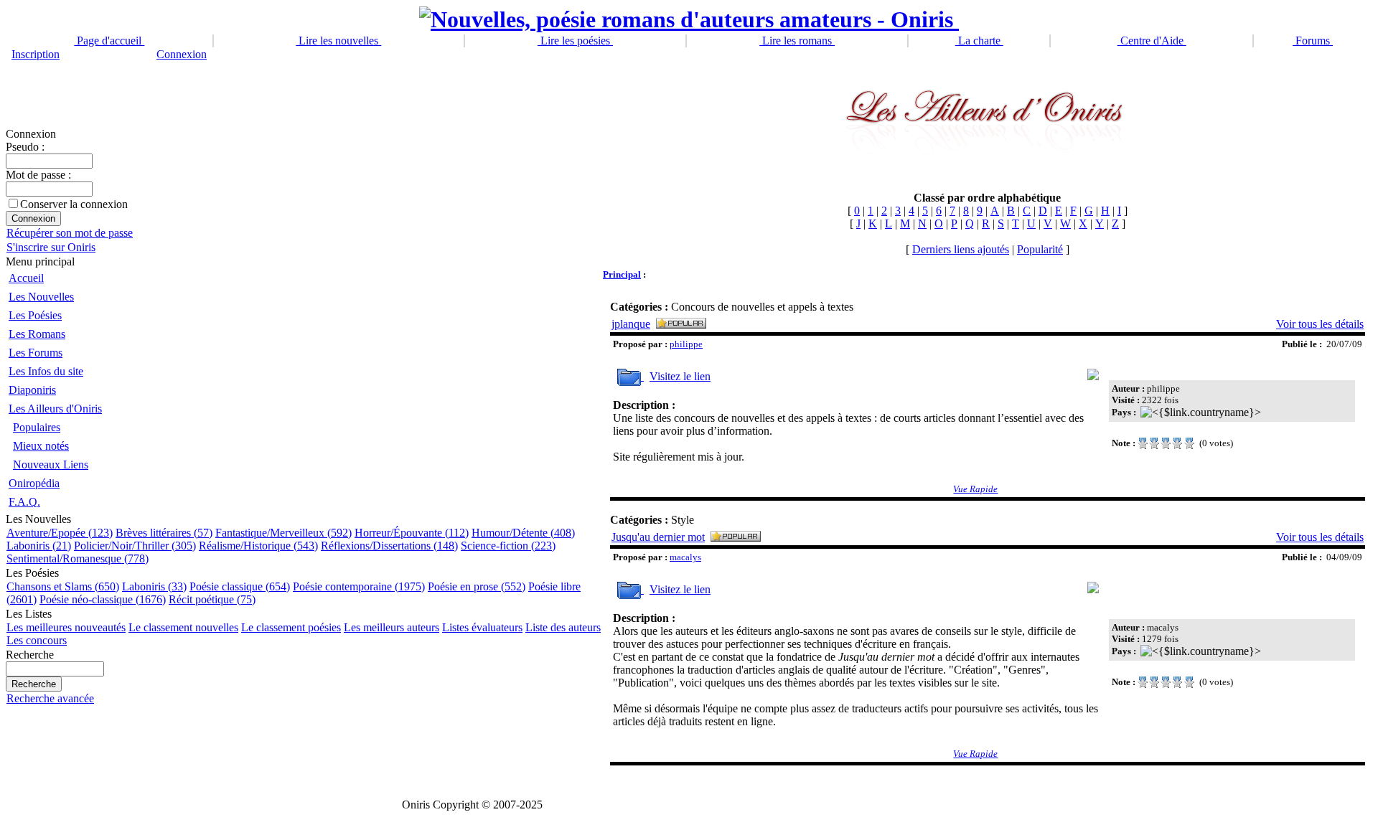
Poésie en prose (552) (476, 586)
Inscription (35, 54)
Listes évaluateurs (482, 627)
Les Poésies (35, 315)
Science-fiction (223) (508, 545)
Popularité (1040, 249)
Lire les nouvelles (338, 40)
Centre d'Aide (1151, 40)
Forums (1313, 40)
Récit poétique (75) (212, 599)
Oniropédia (34, 483)
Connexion (181, 54)
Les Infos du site (46, 371)
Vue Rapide (975, 489)
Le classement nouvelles (183, 627)
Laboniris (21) (38, 545)
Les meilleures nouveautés (66, 627)
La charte (979, 40)
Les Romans (37, 334)
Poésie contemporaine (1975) (359, 586)
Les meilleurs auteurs (391, 627)
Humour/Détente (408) (523, 533)
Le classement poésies (291, 627)
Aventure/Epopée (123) (59, 533)
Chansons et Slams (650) (62, 586)
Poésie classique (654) (239, 586)
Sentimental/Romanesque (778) (77, 558)
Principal (622, 274)
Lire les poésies (575, 40)
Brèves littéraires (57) (164, 533)
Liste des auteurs (563, 627)
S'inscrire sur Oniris (50, 247)
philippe (686, 344)
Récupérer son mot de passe (69, 233)
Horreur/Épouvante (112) (412, 533)
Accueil (26, 278)
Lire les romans (797, 40)
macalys (685, 557)
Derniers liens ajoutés (960, 249)
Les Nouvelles (41, 297)
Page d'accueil (109, 40)
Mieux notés (41, 446)
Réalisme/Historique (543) (258, 545)
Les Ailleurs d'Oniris (55, 408)
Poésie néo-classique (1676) (102, 599)
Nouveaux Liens (50, 464)
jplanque (630, 324)
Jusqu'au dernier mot (658, 537)
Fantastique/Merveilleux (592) (283, 533)
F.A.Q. (24, 502)
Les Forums (35, 352)
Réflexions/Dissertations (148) (389, 545)
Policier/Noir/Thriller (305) (135, 545)
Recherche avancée (50, 698)
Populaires (36, 427)
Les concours (36, 640)
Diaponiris (32, 390)
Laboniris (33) (154, 586)
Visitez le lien (680, 376)
